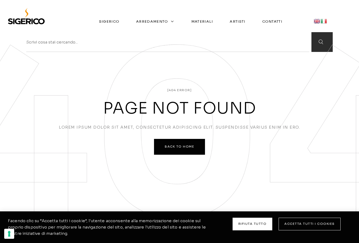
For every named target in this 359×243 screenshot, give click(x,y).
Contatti (272, 21)
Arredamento (152, 21)
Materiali (202, 21)
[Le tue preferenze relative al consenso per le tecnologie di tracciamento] (9, 234)
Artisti (237, 21)
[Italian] (324, 20)
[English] (317, 20)
